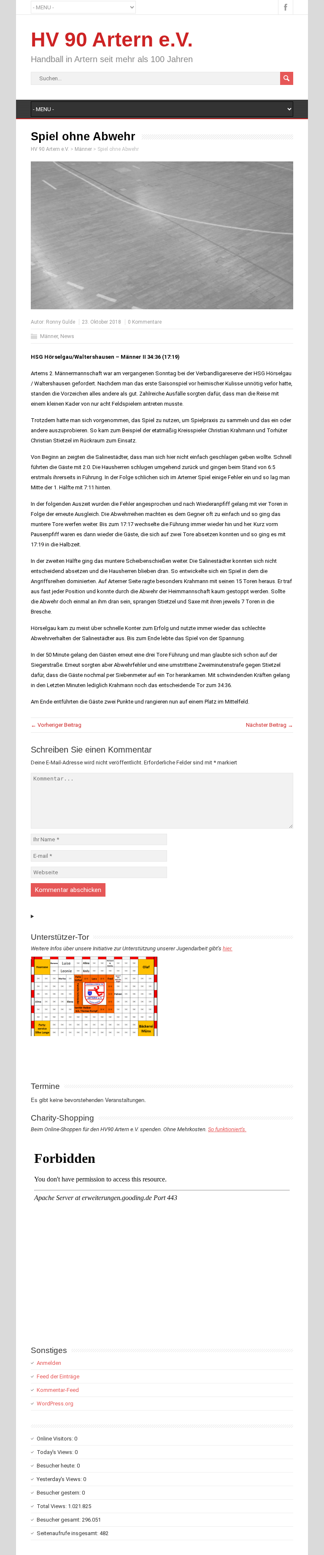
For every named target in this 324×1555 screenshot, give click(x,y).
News (67, 336)
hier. (227, 948)
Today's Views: (56, 1452)
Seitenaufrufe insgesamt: (68, 1533)
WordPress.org (55, 1403)
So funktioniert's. (227, 1129)
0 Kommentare (145, 322)
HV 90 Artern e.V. (112, 39)
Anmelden (49, 1363)
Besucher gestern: (59, 1493)
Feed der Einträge (58, 1376)
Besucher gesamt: (59, 1520)
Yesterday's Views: (60, 1479)
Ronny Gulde (60, 322)
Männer (49, 336)
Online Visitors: (55, 1438)
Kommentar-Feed (58, 1390)
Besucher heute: (57, 1465)
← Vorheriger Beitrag (56, 725)
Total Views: (52, 1506)
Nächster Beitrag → (269, 725)
